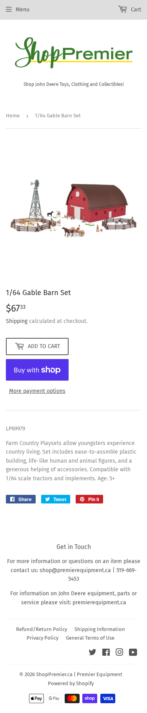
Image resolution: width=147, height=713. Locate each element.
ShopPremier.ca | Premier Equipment (79, 674)
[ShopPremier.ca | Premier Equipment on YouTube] (133, 653)
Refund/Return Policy (41, 629)
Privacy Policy (42, 638)
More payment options (37, 391)
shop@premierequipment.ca (75, 570)
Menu (22, 9)
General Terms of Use (90, 638)
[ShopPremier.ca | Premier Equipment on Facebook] (106, 653)
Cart (135, 9)
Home (13, 116)
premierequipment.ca (99, 602)
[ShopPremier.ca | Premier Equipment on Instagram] (119, 653)
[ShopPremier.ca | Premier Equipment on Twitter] (92, 653)
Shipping (16, 321)
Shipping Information (99, 629)
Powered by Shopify (71, 683)
